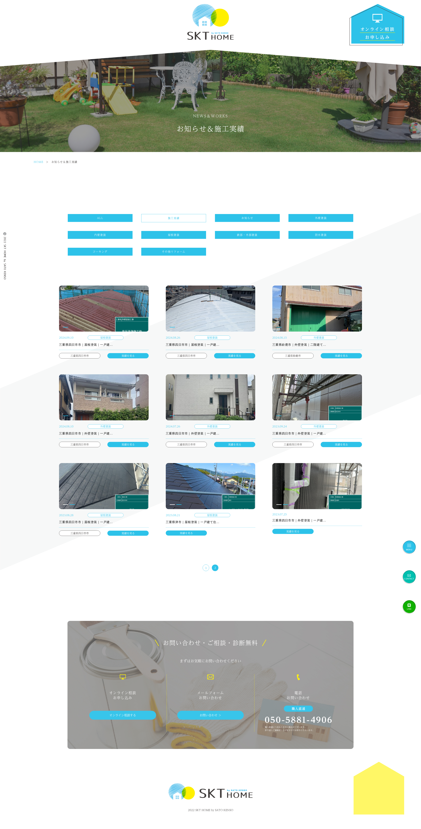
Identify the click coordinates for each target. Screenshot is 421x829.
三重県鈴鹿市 (293, 356)
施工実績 (174, 218)
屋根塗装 (174, 235)
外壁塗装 (321, 218)
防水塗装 (321, 235)
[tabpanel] (104, 309)
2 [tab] (72, 504)
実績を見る (128, 356)
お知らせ (247, 218)
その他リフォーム (173, 252)
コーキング (100, 252)
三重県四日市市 (79, 356)
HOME (38, 162)
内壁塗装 (100, 235)
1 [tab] (65, 504)
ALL (100, 218)
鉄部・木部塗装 (247, 235)
